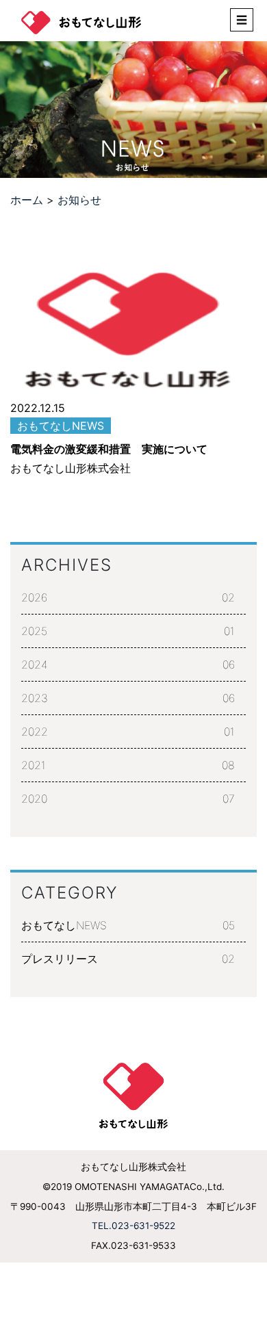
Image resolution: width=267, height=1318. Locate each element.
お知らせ (79, 200)
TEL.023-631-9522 (133, 1225)
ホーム (26, 200)
